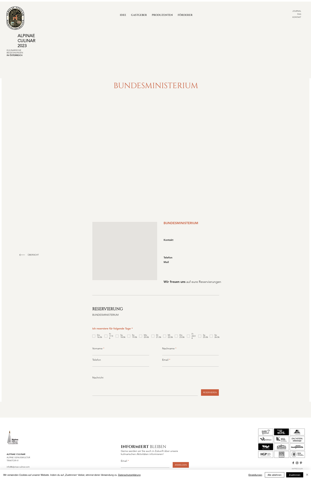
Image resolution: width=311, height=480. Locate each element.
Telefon (96, 360)
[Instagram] (297, 462)
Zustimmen (294, 474)
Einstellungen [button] (255, 474)
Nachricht (97, 377)
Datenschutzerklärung (129, 474)
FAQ (299, 14)
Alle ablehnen (275, 474)
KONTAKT (296, 17)
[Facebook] (293, 462)
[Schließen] (307, 474)
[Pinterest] (301, 462)
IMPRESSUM (297, 468)
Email (165, 360)
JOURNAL (296, 11)
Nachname (168, 348)
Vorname (97, 348)
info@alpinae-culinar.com (18, 467)
